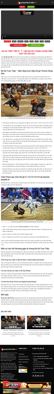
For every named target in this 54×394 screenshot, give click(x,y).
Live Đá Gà (7, 41)
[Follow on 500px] (40, 376)
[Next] (51, 328)
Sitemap (43, 366)
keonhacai (41, 372)
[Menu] (2, 2)
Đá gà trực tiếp (4, 353)
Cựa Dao (20, 41)
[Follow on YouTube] (38, 376)
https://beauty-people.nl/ (43, 356)
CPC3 (31, 41)
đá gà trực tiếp (8, 57)
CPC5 (41, 41)
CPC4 (36, 41)
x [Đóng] (5, 381)
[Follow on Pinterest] (36, 376)
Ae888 (14, 41)
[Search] (52, 2)
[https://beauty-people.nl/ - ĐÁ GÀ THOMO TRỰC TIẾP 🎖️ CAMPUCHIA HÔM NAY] (27, 2)
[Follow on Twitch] (43, 376)
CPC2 (26, 41)
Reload (47, 41)
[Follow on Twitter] (33, 376)
